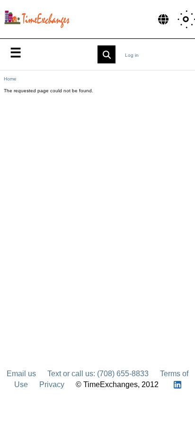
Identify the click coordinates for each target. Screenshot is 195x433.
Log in (132, 55)
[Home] (39, 19)
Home (10, 78)
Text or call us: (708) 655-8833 (98, 374)
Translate (163, 18)
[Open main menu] (15, 52)
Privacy (51, 384)
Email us (21, 374)
